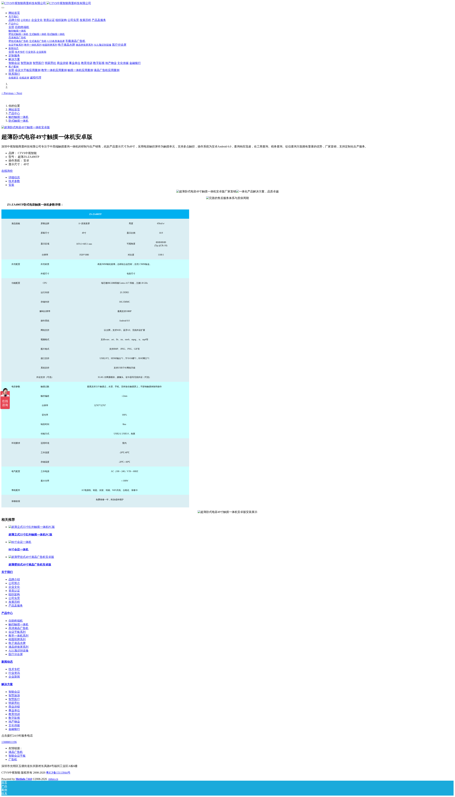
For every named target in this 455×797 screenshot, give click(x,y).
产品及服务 (16, 605)
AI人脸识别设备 (19, 650)
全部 (11, 27)
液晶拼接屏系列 (18, 646)
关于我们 (7, 571)
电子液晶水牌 (17, 643)
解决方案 (7, 684)
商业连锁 (14, 706)
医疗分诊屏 (16, 654)
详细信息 (14, 177)
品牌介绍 (14, 579)
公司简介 (14, 583)
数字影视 (14, 717)
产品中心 (14, 113)
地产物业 (14, 721)
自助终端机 (16, 620)
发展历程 (14, 601)
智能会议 (14, 691)
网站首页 (14, 12)
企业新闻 (14, 676)
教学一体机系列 (18, 635)
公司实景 (14, 598)
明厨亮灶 (14, 702)
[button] (7, 93)
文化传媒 (14, 725)
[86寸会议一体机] (20, 541)
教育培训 (14, 714)
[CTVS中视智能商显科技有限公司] (227, 3)
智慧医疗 (14, 699)
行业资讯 (14, 672)
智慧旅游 (14, 695)
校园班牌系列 (17, 639)
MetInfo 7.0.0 (24, 778)
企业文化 (14, 586)
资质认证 (14, 590)
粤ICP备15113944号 (58, 772)
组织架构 (14, 594)
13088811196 (9, 742)
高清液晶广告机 (18, 628)
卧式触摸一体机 (18, 120)
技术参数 (14, 181)
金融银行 (14, 729)
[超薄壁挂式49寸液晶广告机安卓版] (31, 556)
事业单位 (14, 710)
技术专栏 (14, 669)
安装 (11, 184)
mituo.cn (53, 778)
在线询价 (7, 170)
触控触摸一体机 (18, 117)
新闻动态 (7, 661)
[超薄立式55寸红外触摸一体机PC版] (32, 526)
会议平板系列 (17, 631)
